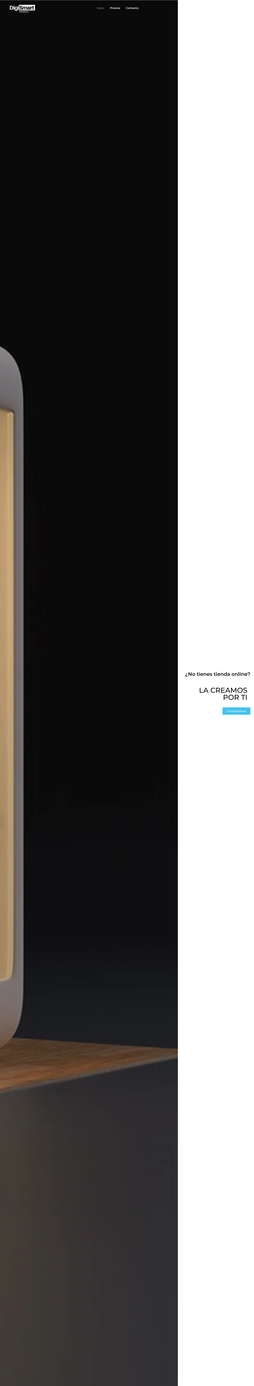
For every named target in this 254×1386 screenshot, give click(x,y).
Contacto (132, 8)
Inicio (100, 8)
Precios (115, 8)
